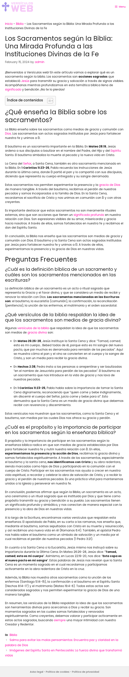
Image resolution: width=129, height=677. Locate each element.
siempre (60, 620)
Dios (8, 134)
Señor (27, 164)
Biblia (20, 24)
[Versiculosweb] (17, 6)
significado (13, 89)
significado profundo (89, 215)
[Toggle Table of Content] (48, 101)
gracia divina (37, 332)
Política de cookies (57, 671)
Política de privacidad (85, 671)
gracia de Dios (109, 185)
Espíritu (116, 151)
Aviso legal (36, 671)
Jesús (25, 81)
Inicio (9, 24)
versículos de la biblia (33, 328)
